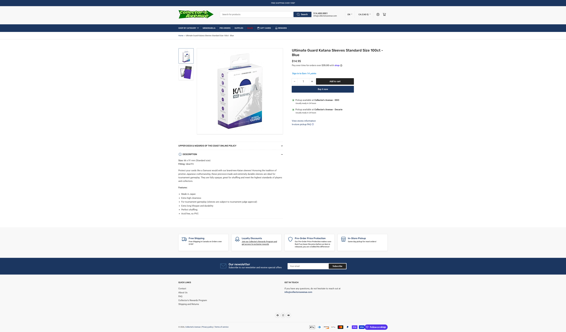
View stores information (304, 121)
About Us (182, 292)
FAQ (180, 296)
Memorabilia (209, 28)
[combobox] (266, 14)
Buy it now (323, 89)
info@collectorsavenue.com (325, 16)
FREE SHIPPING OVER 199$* (283, 3)
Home (180, 35)
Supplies (239, 28)
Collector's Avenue (192, 327)
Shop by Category (187, 28)
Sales (250, 28)
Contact (182, 288)
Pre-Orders (225, 28)
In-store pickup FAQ (301, 124)
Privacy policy (207, 327)
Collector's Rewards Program (192, 300)
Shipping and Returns (188, 304)
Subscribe (337, 266)
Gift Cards (265, 28)
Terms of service (221, 327)
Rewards (282, 28)
